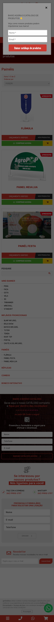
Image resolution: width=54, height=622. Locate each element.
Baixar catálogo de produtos (27, 48)
